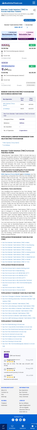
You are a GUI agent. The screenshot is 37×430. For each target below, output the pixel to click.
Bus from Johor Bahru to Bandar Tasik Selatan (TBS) (18, 308)
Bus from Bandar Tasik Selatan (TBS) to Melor (16, 254)
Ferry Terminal (23, 396)
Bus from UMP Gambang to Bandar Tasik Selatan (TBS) (19, 318)
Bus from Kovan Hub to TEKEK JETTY (13, 287)
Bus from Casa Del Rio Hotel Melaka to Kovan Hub (17, 327)
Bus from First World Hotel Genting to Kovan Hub (17, 329)
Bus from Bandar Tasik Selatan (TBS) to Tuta (16, 262)
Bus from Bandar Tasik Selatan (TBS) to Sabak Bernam (19, 257)
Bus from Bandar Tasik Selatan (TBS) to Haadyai (17, 247)
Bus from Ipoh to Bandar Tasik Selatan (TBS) (16, 303)
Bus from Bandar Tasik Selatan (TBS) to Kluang (17, 250)
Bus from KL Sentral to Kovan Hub (12, 334)
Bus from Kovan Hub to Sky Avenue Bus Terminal (17, 280)
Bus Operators (23, 390)
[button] (9, 35)
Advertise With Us (24, 409)
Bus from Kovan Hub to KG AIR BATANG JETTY (16, 273)
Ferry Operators (24, 394)
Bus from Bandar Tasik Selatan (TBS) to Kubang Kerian (19, 252)
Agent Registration (24, 405)
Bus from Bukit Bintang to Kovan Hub (13, 324)
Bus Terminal (23, 392)
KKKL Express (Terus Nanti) (11, 143)
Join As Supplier (24, 407)
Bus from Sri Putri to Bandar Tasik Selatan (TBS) (17, 316)
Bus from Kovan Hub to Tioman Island (14, 290)
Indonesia (4, 405)
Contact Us (4, 392)
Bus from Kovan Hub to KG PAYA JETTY (14, 278)
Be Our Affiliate (23, 403)
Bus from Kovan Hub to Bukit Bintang (13, 271)
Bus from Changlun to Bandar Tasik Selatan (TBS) (17, 296)
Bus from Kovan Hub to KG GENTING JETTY (15, 275)
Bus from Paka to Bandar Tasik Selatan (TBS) (16, 313)
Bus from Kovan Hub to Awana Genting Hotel (16, 268)
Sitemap (3, 396)
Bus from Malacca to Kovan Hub (12, 339)
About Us (4, 390)
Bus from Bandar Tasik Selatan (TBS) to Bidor (16, 242)
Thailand (3, 403)
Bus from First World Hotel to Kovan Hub (14, 332)
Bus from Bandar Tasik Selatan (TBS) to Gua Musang (18, 245)
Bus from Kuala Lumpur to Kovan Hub (14, 336)
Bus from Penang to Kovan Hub (12, 341)
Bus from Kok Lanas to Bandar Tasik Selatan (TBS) (17, 311)
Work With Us (23, 412)
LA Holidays (6, 109)
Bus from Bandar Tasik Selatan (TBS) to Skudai (16, 259)
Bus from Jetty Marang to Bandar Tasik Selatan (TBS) (19, 306)
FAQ (2, 394)
